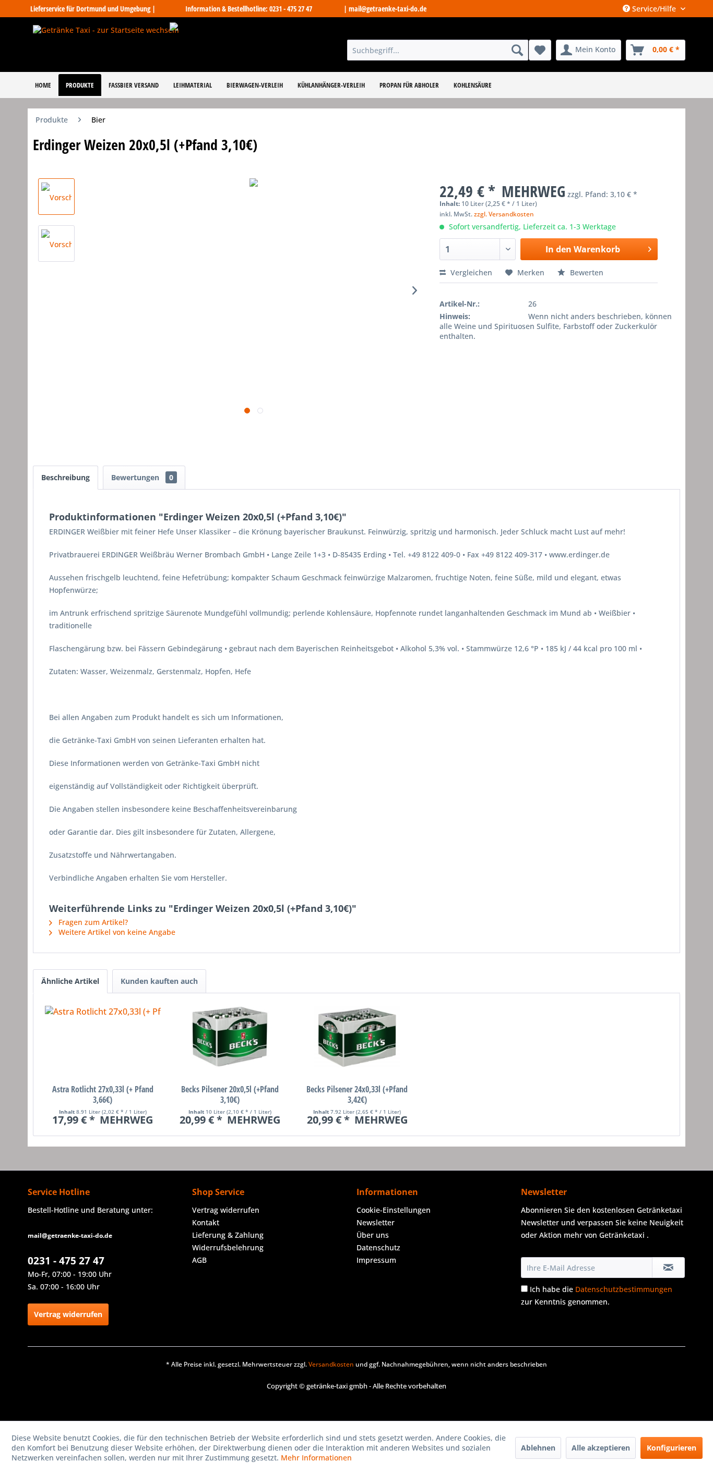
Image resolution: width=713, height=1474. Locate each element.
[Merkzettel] (540, 50)
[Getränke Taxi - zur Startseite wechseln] (106, 44)
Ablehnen (538, 1448)
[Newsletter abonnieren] (668, 1267)
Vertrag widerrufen (68, 1314)
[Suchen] (517, 50)
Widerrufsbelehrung (228, 1247)
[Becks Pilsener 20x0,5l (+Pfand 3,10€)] (230, 1042)
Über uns (372, 1235)
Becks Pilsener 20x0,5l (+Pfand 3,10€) (230, 1094)
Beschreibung (65, 477)
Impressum (376, 1260)
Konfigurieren (671, 1448)
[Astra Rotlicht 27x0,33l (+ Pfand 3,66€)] (102, 1042)
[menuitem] (437, 50)
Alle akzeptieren (601, 1448)
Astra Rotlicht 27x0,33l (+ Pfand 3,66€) (102, 1094)
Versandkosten (331, 1364)
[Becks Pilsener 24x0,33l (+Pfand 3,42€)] (356, 1042)
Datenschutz (378, 1247)
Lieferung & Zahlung (228, 1235)
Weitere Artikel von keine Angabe (115, 932)
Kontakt (205, 1222)
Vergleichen (470, 272)
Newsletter (375, 1222)
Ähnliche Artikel (70, 981)
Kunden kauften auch (159, 981)
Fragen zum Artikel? (92, 922)
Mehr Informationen (316, 1458)
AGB (199, 1260)
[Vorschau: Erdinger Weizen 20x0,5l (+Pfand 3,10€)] (56, 196)
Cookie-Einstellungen (393, 1210)
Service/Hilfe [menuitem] (654, 9)
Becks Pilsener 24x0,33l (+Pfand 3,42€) (357, 1094)
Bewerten (585, 272)
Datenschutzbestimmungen (623, 1289)
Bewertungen (142, 477)
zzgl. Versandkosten (504, 214)
